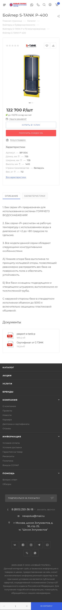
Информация (12, 436)
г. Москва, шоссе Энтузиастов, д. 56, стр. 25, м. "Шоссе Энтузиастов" (33, 526)
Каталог (8, 367)
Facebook (23, 544)
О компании (9, 406)
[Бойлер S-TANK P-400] (31, 76)
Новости (7, 415)
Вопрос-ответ (10, 479)
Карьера (7, 419)
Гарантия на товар (13, 452)
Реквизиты (8, 456)
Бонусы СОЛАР (11, 465)
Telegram (39, 544)
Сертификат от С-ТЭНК (30, 342)
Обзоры (7, 484)
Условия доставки (12, 447)
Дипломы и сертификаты (16, 424)
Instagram (31, 544)
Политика (8, 460)
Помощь (8, 473)
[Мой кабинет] (50, 5)
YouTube (47, 544)
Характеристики (34, 196)
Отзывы (7, 428)
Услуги (7, 383)
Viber (27, 553)
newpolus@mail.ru (33, 515)
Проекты (7, 410)
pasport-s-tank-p (26, 333)
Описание (11, 196)
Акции (7, 375)
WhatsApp (35, 553)
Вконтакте (14, 544)
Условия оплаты (11, 443)
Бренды (8, 391)
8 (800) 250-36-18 (22, 509)
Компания (10, 400)
